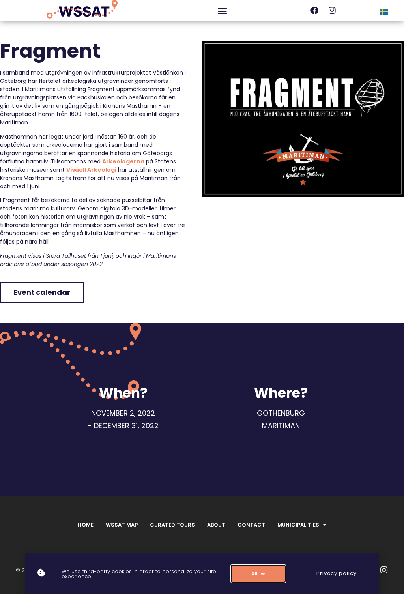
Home (86, 524)
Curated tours (172, 524)
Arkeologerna (123, 161)
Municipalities (298, 524)
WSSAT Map (122, 524)
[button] (222, 10)
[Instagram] (332, 11)
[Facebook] (314, 11)
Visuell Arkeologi (91, 170)
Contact (251, 524)
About (216, 524)
